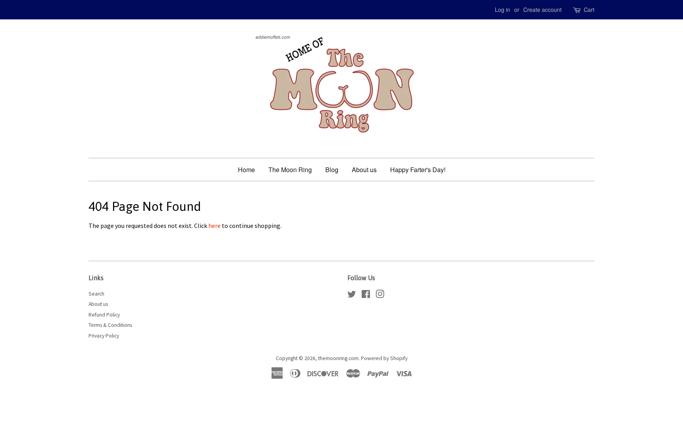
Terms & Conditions (110, 325)
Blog (331, 169)
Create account (542, 9)
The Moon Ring (290, 169)
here (214, 226)
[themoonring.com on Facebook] (365, 295)
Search (96, 293)
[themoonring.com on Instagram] (379, 295)
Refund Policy (104, 314)
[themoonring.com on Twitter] (351, 295)
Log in (502, 9)
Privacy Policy (104, 335)
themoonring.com (338, 358)
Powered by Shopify (384, 358)
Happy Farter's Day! (417, 169)
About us (364, 169)
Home (246, 169)
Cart (589, 9)
